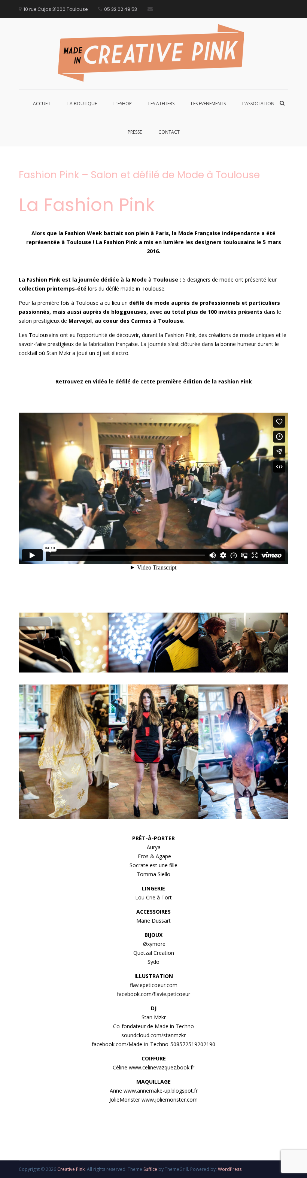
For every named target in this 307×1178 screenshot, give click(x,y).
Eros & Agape (153, 856)
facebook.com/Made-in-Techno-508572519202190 (153, 1044)
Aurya (154, 847)
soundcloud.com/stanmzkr (153, 1035)
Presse (135, 132)
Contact (169, 132)
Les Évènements (208, 103)
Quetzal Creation (153, 952)
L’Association (258, 103)
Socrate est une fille (153, 865)
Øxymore (153, 943)
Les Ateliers (161, 103)
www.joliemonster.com (170, 1099)
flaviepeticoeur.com (153, 985)
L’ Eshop (122, 103)
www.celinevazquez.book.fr (161, 1067)
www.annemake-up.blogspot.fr (161, 1090)
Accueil (42, 103)
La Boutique (82, 103)
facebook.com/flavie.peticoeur (153, 994)
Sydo (153, 961)
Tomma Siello (153, 874)
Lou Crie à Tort (153, 897)
